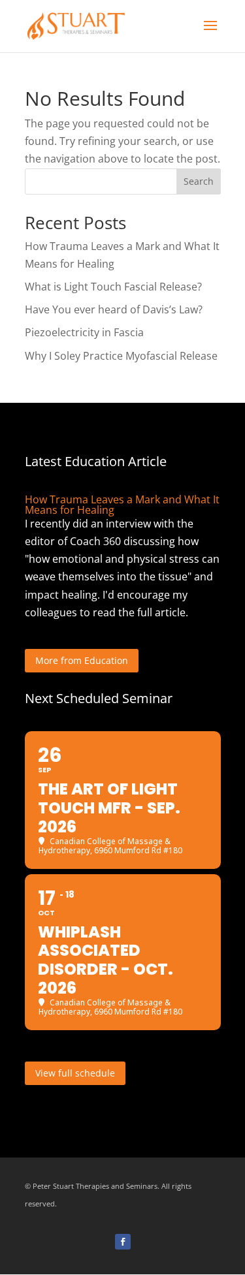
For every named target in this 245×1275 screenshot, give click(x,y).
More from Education (81, 660)
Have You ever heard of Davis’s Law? (114, 309)
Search (199, 181)
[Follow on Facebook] (123, 1242)
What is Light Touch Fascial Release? (113, 286)
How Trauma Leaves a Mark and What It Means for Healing (122, 504)
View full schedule (75, 1073)
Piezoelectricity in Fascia (84, 332)
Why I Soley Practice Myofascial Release (121, 356)
